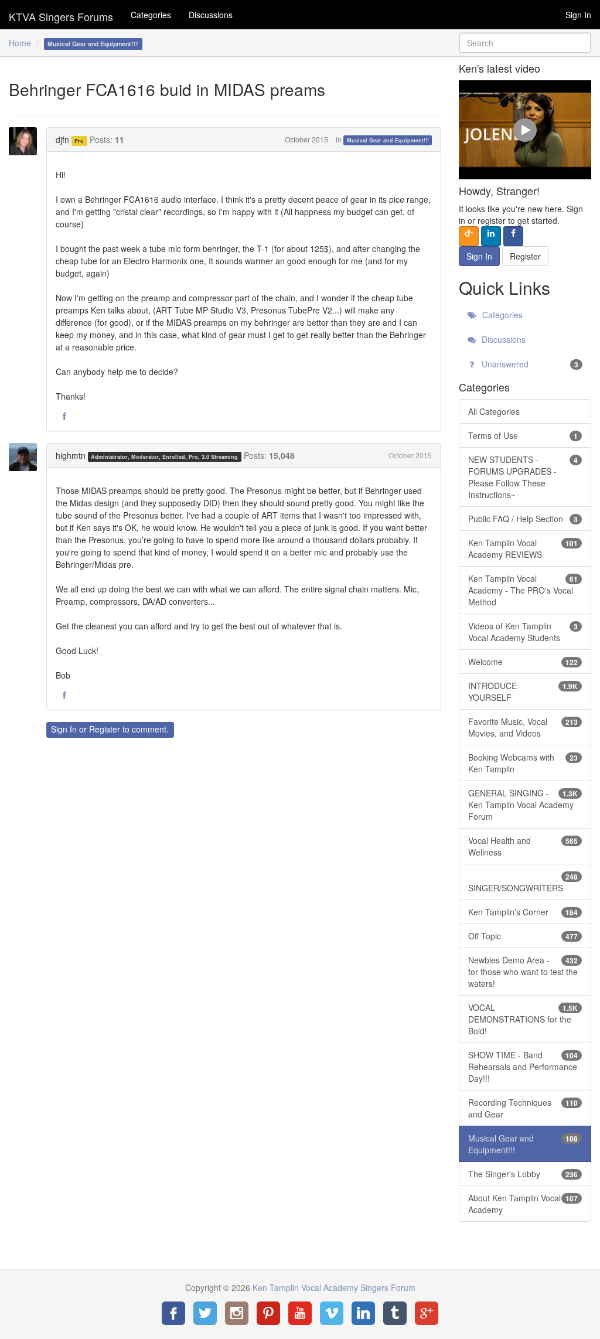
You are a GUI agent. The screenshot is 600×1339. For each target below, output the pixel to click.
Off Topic (523, 936)
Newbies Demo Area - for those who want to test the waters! (523, 971)
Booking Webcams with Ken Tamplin (523, 763)
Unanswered (528, 364)
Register (104, 729)
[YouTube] (300, 1313)
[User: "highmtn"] (26, 457)
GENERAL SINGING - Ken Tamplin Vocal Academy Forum (523, 804)
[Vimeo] (331, 1313)
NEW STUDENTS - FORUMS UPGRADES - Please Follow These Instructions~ (523, 477)
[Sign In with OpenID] (469, 236)
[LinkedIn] (363, 1313)
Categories (151, 15)
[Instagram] (236, 1313)
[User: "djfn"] (26, 141)
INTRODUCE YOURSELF (523, 691)
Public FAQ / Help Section (523, 518)
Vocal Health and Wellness (523, 846)
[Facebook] (173, 1313)
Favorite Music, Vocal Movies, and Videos (523, 727)
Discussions (211, 15)
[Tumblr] (395, 1313)
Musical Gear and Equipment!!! (388, 140)
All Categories (494, 411)
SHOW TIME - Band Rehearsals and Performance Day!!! (523, 1066)
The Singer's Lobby (523, 1174)
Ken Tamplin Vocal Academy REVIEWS (523, 548)
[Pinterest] (268, 1313)
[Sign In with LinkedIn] (491, 236)
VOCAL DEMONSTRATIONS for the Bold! (523, 1019)
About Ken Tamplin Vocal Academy (523, 1203)
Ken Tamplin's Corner (523, 912)
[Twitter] (205, 1313)
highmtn (71, 455)
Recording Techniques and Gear (523, 1108)
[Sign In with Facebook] (513, 236)
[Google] (426, 1313)
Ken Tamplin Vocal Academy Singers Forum (61, 14)
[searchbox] (525, 43)
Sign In (578, 15)
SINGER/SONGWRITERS (523, 882)
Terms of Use (523, 435)
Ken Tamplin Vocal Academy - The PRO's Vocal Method (523, 590)
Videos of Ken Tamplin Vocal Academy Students (523, 631)
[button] (64, 416)
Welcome (523, 661)
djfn (62, 139)
